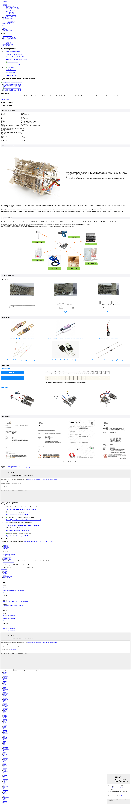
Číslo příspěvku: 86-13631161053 (20, 601)
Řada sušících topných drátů (12, 7)
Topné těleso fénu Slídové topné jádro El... (18, 514)
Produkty (5, 5)
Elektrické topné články (11, 15)
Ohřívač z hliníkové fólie (11, 16)
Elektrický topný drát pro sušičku (13, 466)
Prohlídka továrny (10, 22)
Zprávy (4, 17)
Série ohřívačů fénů (10, 6)
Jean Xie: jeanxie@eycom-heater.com (11, 587)
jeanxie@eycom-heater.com (9, 554)
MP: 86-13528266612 (18, 605)
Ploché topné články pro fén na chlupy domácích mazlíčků (22, 525)
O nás (4, 19)
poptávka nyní (4, 569)
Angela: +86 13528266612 (9, 618)
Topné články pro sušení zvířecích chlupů (17, 530)
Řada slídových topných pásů (12, 8)
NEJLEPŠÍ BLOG (34, 541)
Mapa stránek (27, 541)
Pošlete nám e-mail (5, 99)
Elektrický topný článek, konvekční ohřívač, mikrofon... (21, 509)
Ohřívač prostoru (11, 70)
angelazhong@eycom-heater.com (10, 555)
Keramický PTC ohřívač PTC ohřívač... (17, 59)
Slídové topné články (10, 10)
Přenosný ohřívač (11, 75)
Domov (5, 4)
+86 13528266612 (7, 559)
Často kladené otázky (7, 18)
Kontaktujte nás (6, 23)
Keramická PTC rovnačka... (14, 54)
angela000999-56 (7, 558)
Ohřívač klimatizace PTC (13, 64)
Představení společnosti (11, 21)
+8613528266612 (7, 557)
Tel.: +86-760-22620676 (8, 562)
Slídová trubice (12, 13)
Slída (7, 11)
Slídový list (11, 12)
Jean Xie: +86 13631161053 (9, 615)
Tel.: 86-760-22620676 (8, 601)
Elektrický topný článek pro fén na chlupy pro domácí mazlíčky (17, 467)
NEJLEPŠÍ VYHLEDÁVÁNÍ (46, 541)
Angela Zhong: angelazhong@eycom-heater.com (13, 590)
